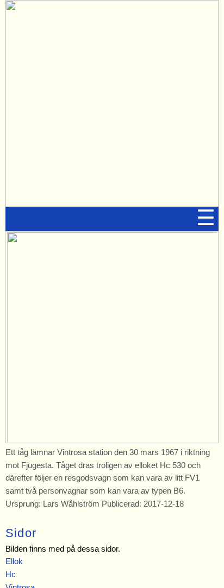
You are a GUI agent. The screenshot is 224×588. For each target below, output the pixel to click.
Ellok (14, 561)
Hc (10, 574)
